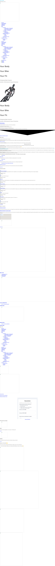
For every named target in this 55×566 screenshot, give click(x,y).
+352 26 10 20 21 (3, 207)
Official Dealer (2, 325)
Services (2, 22)
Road (5, 34)
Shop (2, 26)
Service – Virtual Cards (7, 30)
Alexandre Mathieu (2, 188)
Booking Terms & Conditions (3, 395)
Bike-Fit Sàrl (2, 272)
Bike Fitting (1, 156)
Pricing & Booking (3, 23)
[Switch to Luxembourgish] (3, 60)
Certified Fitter (2, 305)
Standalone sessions (3, 164)
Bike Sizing (1, 160)
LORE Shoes (3, 25)
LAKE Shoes (3, 24)
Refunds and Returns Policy (3, 396)
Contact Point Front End (6, 36)
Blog (2, 350)
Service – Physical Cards (7, 29)
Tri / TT (5, 54)
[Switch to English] (2, 61)
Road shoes (6, 31)
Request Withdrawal (27, 419)
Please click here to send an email (5, 210)
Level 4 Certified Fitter (3, 302)
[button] (1, 441)
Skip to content (2, 0)
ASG (0, 175)
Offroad (5, 35)
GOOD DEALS (5, 37)
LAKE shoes (4, 336)
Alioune (1, 192)
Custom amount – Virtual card (8, 47)
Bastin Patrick (2, 196)
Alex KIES (1, 179)
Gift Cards (4, 27)
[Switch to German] (2, 62)
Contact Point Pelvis (5, 33)
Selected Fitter (2, 322)
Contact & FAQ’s (3, 42)
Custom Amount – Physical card (8, 28)
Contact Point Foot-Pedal (6, 357)
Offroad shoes (6, 32)
